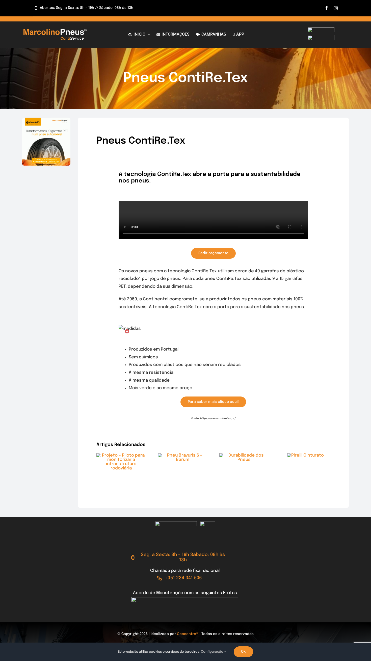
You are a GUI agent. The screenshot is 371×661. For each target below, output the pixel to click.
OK (243, 651)
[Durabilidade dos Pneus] (244, 455)
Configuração (212, 651)
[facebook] (327, 8)
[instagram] (336, 8)
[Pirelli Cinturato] (305, 455)
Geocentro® (187, 634)
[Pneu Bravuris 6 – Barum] (182, 455)
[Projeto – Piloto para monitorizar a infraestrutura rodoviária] (121, 455)
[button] (127, 331)
